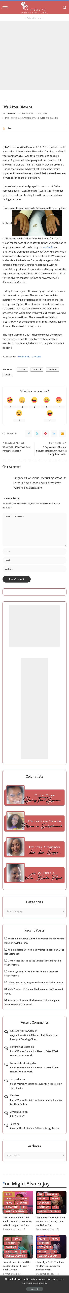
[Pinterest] (45, 433)
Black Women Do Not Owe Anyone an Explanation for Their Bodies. (36, 1102)
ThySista (11, 113)
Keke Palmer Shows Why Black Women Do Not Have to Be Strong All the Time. (17, 1221)
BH (40, 1194)
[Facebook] (28, 433)
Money (43, 1198)
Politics (44, 1207)
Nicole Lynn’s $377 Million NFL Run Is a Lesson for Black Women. (50, 1266)
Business (52, 1194)
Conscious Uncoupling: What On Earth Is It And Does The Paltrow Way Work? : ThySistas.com (39, 482)
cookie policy (40, 1283)
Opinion (15, 118)
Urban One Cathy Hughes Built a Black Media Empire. (35, 982)
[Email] (62, 433)
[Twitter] (37, 433)
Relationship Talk (29, 118)
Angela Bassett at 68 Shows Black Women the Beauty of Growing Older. (34, 1037)
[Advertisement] (34, 55)
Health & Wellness (16, 1198)
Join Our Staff (17, 1116)
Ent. (8, 1194)
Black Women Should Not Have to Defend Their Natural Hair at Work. (34, 1053)
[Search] (64, 7)
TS (24, 1207)
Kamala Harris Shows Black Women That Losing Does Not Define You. (50, 1221)
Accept (34, 1289)
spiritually (48, 247)
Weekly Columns (49, 118)
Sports (43, 1251)
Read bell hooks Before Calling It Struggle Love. (35, 1128)
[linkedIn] (54, 433)
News (6, 118)
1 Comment (41, 113)
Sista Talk (12, 1207)
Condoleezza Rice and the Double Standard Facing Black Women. (17, 1266)
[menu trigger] (7, 7)
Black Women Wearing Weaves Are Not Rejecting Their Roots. (36, 1085)
